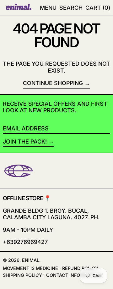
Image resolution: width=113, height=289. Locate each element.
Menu (48, 7)
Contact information (73, 275)
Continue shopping (53, 83)
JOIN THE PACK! (25, 141)
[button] (97, 8)
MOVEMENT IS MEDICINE (30, 268)
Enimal (30, 260)
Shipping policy (22, 275)
